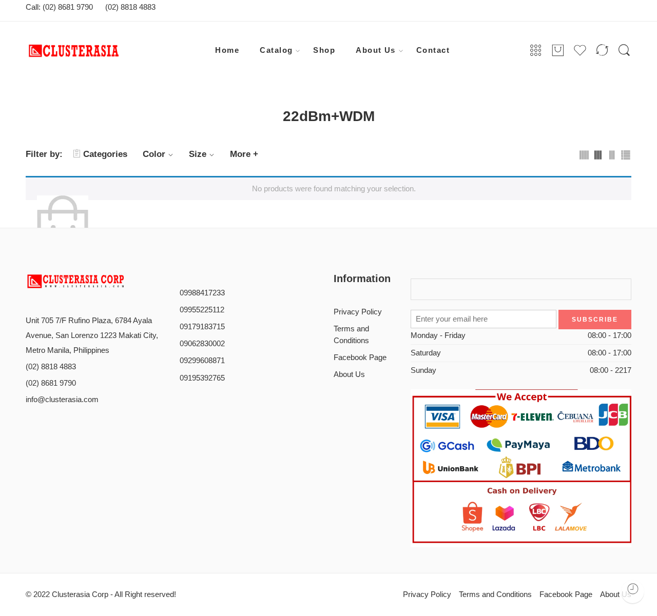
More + (244, 154)
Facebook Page (360, 357)
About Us (376, 50)
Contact (433, 50)
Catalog (276, 50)
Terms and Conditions (351, 335)
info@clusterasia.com (62, 399)
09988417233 (202, 293)
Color (154, 154)
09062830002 (202, 344)
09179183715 (202, 327)
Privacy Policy (358, 312)
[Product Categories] (536, 51)
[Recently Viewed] (632, 591)
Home (227, 50)
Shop (324, 50)
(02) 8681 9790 (51, 383)
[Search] (624, 51)
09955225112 (202, 310)
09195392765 (202, 378)
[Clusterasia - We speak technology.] (105, 51)
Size (197, 154)
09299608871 (202, 360)
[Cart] (558, 51)
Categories (105, 154)
